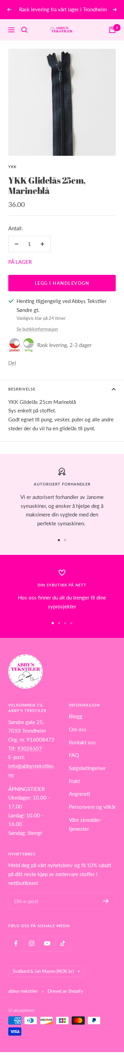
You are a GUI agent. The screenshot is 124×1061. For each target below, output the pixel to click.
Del (12, 363)
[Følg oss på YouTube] (47, 943)
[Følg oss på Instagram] (31, 943)
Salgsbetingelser (87, 768)
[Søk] (24, 30)
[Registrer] (106, 901)
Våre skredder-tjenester (85, 824)
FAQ (74, 755)
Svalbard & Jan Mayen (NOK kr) (43, 971)
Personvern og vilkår (92, 807)
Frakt (74, 781)
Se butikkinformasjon (37, 329)
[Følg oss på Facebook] (16, 943)
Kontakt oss (82, 742)
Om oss (77, 729)
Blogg (75, 716)
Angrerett (79, 794)
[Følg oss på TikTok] (62, 943)
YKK (12, 166)
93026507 (29, 748)
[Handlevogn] (112, 30)
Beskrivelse (21, 389)
